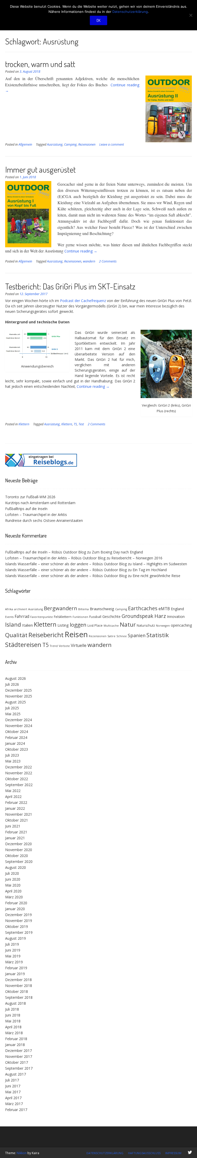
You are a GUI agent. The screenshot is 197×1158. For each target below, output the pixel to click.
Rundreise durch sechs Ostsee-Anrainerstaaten (44, 520)
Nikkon (22, 1153)
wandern (89, 261)
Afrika (9, 609)
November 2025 (18, 696)
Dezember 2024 (18, 719)
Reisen (76, 634)
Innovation (176, 616)
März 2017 (14, 1103)
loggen (78, 624)
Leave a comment (111, 144)
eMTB (164, 608)
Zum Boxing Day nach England (117, 552)
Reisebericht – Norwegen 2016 (136, 558)
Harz (160, 616)
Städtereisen (23, 645)
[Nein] (190, 15)
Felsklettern (63, 617)
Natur (128, 624)
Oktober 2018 (16, 991)
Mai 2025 (13, 713)
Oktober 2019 (16, 926)
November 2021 (18, 814)
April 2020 (13, 891)
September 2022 (19, 784)
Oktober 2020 (16, 855)
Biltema (83, 609)
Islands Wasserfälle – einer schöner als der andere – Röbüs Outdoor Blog (66, 563)
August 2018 (15, 1003)
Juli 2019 (12, 944)
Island (13, 624)
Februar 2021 (16, 832)
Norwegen (163, 625)
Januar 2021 (15, 837)
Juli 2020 (12, 873)
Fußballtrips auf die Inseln (26, 508)
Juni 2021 (12, 826)
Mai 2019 (13, 956)
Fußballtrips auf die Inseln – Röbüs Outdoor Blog (45, 552)
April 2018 (13, 1026)
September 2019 (19, 932)
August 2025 (15, 702)
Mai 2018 (13, 1021)
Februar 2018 (16, 1038)
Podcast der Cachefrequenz (83, 300)
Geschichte (111, 616)
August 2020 (15, 867)
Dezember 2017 (18, 1050)
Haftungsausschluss (144, 1153)
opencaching (181, 625)
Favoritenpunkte (41, 617)
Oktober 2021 (16, 820)
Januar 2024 (15, 743)
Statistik (157, 635)
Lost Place (95, 625)
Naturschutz (146, 625)
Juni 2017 (12, 1086)
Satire (111, 636)
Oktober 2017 (16, 1062)
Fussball (95, 617)
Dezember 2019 (18, 914)
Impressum (173, 1153)
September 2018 (19, 997)
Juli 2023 (12, 755)
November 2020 (18, 849)
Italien (27, 625)
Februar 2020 (16, 902)
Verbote (64, 646)
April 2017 (13, 1097)
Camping (70, 144)
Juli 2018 (12, 1009)
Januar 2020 (15, 908)
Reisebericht (46, 634)
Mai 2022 (13, 790)
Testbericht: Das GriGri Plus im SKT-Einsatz (70, 286)
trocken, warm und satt (40, 64)
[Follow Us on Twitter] (190, 1152)
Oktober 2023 (16, 749)
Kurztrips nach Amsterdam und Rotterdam (40, 502)
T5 (75, 424)
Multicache (111, 625)
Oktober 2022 (16, 778)
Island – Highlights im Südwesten (160, 563)
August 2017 (15, 1074)
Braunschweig (102, 608)
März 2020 (14, 897)
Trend (54, 646)
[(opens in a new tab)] (41, 465)
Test (81, 424)
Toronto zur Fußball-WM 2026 (30, 496)
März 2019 (14, 961)
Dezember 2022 (18, 767)
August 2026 (15, 678)
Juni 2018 (12, 1015)
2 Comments (107, 261)
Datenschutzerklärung (104, 1153)
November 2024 (18, 725)
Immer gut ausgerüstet (40, 169)
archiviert (20, 609)
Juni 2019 (12, 950)
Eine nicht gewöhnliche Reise (156, 575)
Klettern (23, 424)
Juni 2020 (12, 879)
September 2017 (19, 1068)
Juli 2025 (12, 707)
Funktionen (80, 617)
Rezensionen (86, 144)
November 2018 (18, 985)
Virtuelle (78, 645)
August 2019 (15, 938)
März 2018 (14, 1032)
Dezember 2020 (18, 843)
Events (9, 617)
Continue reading (80, 251)
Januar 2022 (15, 808)
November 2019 (18, 920)
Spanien (136, 635)
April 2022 (13, 796)
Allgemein (25, 144)
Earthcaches (142, 608)
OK (98, 20)
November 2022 (18, 772)
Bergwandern (60, 608)
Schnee (121, 636)
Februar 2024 (16, 737)
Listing (63, 625)
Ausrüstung (55, 144)
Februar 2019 (16, 967)
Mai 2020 (13, 885)
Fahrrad (22, 616)
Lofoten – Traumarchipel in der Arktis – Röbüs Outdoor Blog (55, 558)
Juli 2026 (12, 684)
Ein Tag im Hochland (150, 569)
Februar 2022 (16, 802)
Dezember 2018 (18, 979)
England (177, 608)
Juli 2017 (12, 1080)
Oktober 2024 (16, 731)
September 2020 (19, 861)
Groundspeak (137, 616)
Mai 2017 (13, 1091)
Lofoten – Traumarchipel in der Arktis (36, 514)
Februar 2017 (16, 1109)
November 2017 (18, 1056)
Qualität (16, 635)
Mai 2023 (13, 761)
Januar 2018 (15, 1044)
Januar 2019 (15, 973)
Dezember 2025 (18, 690)
